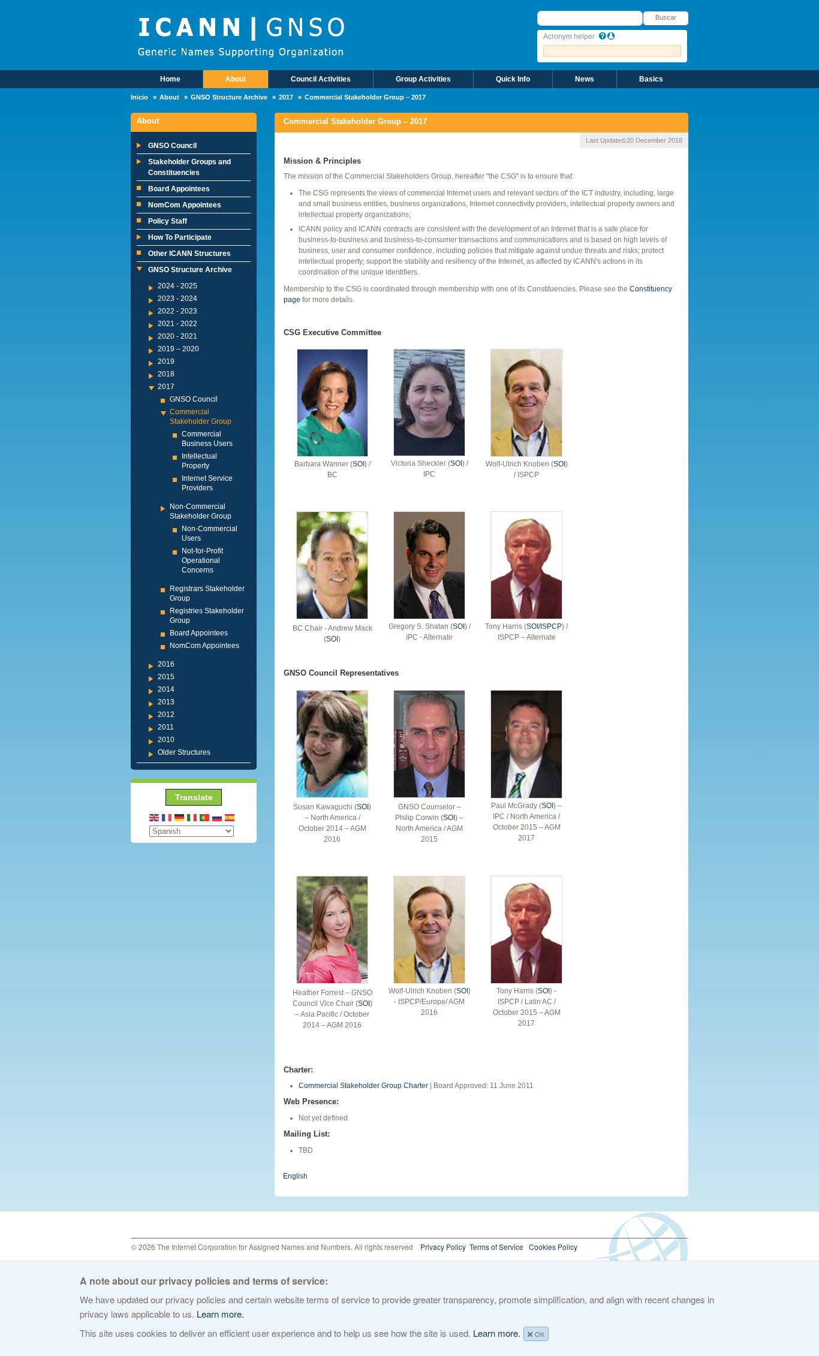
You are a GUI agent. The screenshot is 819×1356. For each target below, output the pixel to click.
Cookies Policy (553, 1247)
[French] (167, 816)
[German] (179, 816)
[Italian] (192, 816)
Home (170, 79)
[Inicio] (241, 36)
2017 (286, 97)
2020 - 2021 (177, 336)
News (584, 79)
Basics (651, 79)
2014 (166, 689)
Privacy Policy (443, 1247)
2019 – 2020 (178, 349)
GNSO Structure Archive (229, 97)
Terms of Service (496, 1247)
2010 (166, 740)
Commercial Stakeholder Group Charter (363, 1085)
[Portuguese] (205, 816)
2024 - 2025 (177, 286)
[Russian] (217, 816)
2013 (166, 702)
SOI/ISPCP (544, 626)
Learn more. (220, 1313)
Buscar (665, 17)
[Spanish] (230, 816)
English (295, 1176)
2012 (166, 714)
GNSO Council (172, 145)
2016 (166, 664)
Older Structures (184, 752)
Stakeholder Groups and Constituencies (189, 167)
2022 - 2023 (177, 311)
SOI (359, 464)
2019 (166, 361)
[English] (154, 816)
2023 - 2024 (177, 298)
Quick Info (513, 79)
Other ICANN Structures (189, 253)
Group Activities (423, 79)
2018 (166, 374)
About (235, 79)
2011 (166, 727)
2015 (166, 677)
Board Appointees (179, 189)
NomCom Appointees (184, 205)
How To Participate (180, 237)
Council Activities (321, 79)
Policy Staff (167, 221)
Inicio (139, 97)
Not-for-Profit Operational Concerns (202, 560)
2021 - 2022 (177, 324)
